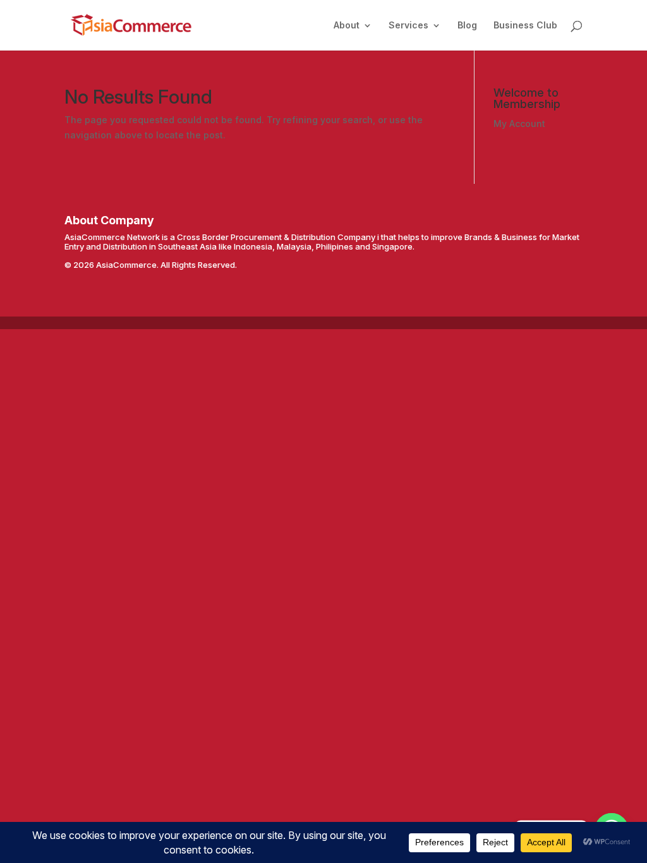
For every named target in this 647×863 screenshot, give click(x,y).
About (347, 25)
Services (408, 25)
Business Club (525, 25)
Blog (467, 25)
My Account (519, 123)
